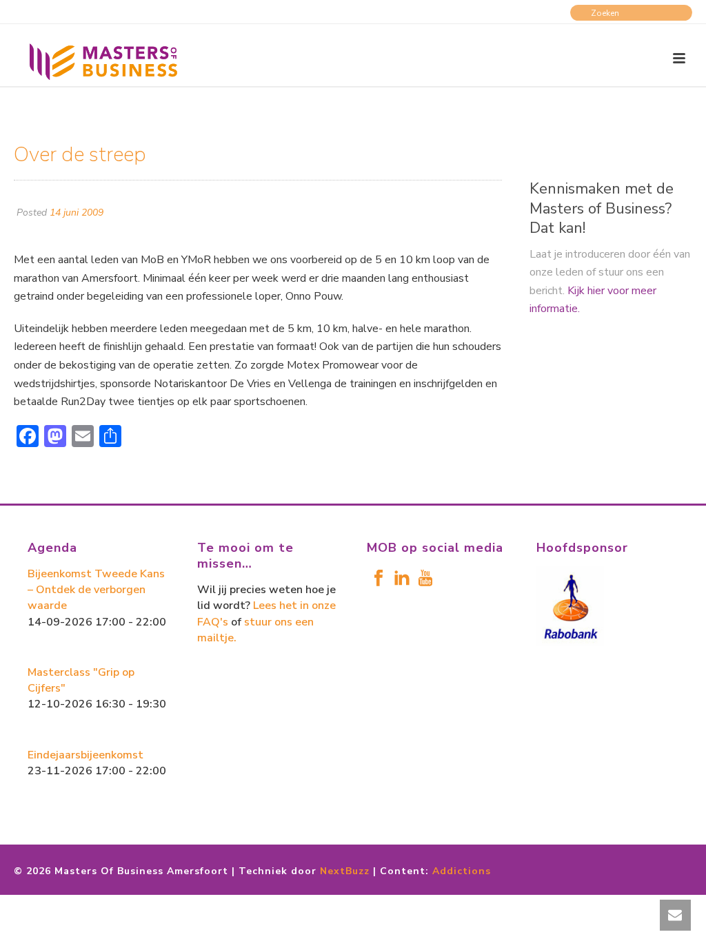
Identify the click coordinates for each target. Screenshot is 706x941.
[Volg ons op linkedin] (402, 579)
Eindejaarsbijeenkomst (85, 755)
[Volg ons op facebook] (378, 579)
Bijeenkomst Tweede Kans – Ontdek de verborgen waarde (96, 589)
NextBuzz (345, 871)
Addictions (461, 871)
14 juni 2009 (76, 212)
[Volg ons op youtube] (425, 579)
